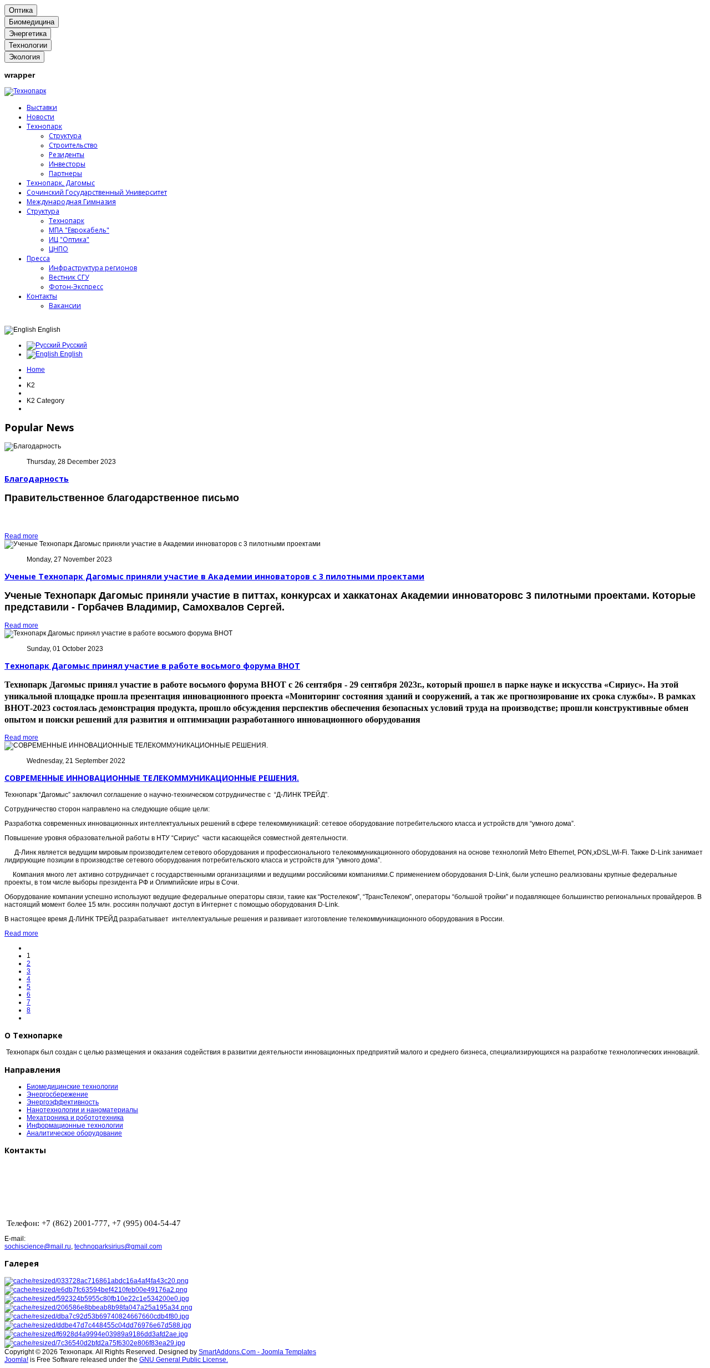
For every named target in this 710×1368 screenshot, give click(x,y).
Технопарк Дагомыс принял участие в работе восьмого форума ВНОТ (152, 665)
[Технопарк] (25, 91)
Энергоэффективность (63, 1102)
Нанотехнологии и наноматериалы (82, 1110)
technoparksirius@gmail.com (118, 1246)
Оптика (21, 10)
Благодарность (36, 478)
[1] (96, 1281)
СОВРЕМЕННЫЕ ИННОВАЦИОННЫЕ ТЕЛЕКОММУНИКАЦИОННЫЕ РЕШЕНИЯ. (151, 778)
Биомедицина (31, 22)
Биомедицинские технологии (72, 1087)
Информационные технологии (75, 1125)
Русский (73, 345)
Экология (24, 57)
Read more (21, 536)
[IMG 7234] (96, 1334)
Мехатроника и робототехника (75, 1118)
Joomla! (16, 1360)
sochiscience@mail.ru (37, 1246)
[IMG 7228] (96, 1316)
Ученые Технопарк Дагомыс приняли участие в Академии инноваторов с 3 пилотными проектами (214, 576)
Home (36, 369)
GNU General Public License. (183, 1360)
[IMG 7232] (97, 1325)
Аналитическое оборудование (74, 1133)
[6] (98, 1307)
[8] (94, 1343)
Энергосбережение (57, 1094)
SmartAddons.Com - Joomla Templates (257, 1352)
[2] (95, 1290)
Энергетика (28, 33)
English (70, 354)
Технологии (28, 45)
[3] (96, 1299)
